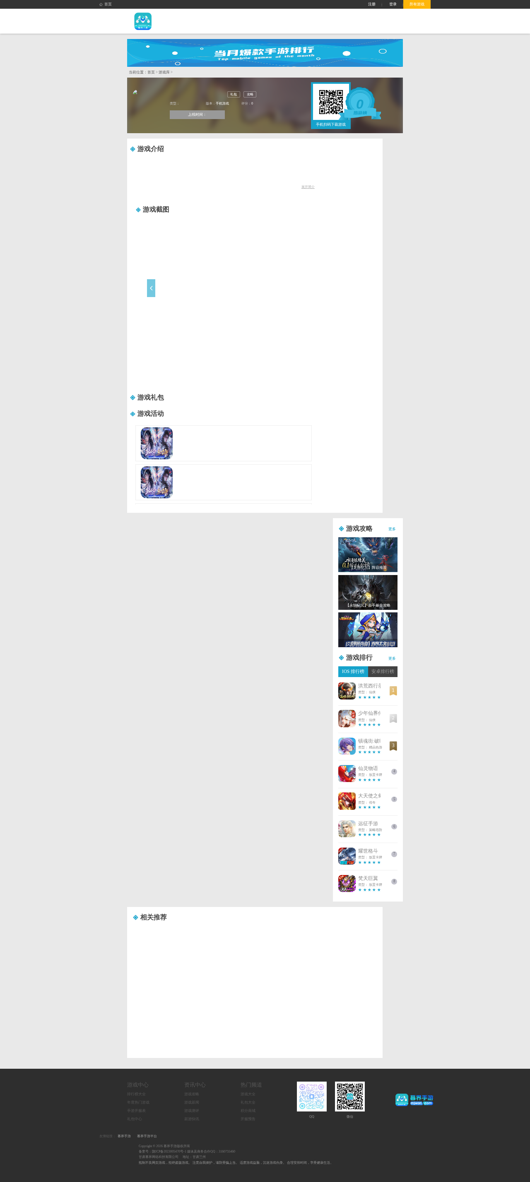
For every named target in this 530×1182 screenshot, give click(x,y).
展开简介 (308, 187)
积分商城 (248, 1111)
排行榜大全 (136, 1094)
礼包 (233, 94)
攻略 (250, 94)
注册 (372, 4)
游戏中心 (138, 1085)
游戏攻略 (191, 1094)
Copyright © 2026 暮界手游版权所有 (164, 1146)
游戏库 (164, 72)
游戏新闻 (191, 1102)
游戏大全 (248, 1094)
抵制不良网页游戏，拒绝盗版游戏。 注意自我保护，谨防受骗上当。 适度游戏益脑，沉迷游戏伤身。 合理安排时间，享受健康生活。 (236, 1163)
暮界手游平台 (147, 1136)
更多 (392, 529)
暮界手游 (124, 1136)
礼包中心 (134, 1119)
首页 (108, 4)
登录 (393, 4)
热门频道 (251, 1085)
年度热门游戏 (138, 1102)
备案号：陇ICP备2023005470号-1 (162, 1151)
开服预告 (248, 1119)
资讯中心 (195, 1085)
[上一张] (178, 295)
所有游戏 (417, 4)
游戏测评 (191, 1111)
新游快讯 (191, 1119)
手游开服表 (136, 1111)
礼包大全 (248, 1102)
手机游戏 (222, 103)
